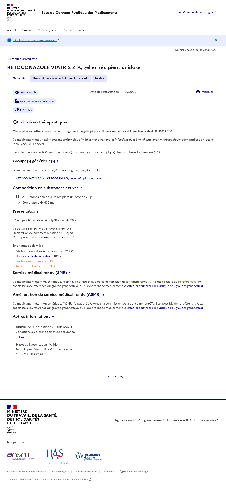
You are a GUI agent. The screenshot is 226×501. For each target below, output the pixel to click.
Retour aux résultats (23, 59)
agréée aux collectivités (60, 237)
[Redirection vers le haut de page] (71, 122)
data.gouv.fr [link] (207, 420)
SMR (61, 272)
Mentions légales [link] (60, 471)
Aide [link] (82, 30)
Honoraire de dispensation (34, 256)
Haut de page (115, 376)
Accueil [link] (11, 30)
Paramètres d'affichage (136, 471)
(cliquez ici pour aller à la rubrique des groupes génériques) (163, 286)
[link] (79, 12)
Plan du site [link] (108, 471)
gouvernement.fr (154, 420)
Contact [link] (68, 30)
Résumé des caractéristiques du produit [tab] (60, 78)
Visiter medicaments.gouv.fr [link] (200, 12)
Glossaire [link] (27, 30)
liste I (21, 337)
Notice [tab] (99, 78)
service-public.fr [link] (182, 420)
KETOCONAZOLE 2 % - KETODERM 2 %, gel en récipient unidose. (59, 178)
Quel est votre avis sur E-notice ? (35, 40)
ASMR (93, 294)
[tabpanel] (113, 225)
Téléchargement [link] (48, 30)
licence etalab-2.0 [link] (79, 479)
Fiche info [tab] (19, 78)
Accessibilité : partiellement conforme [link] (26, 471)
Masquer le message (216, 40)
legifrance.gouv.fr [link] (125, 420)
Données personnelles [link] (85, 471)
